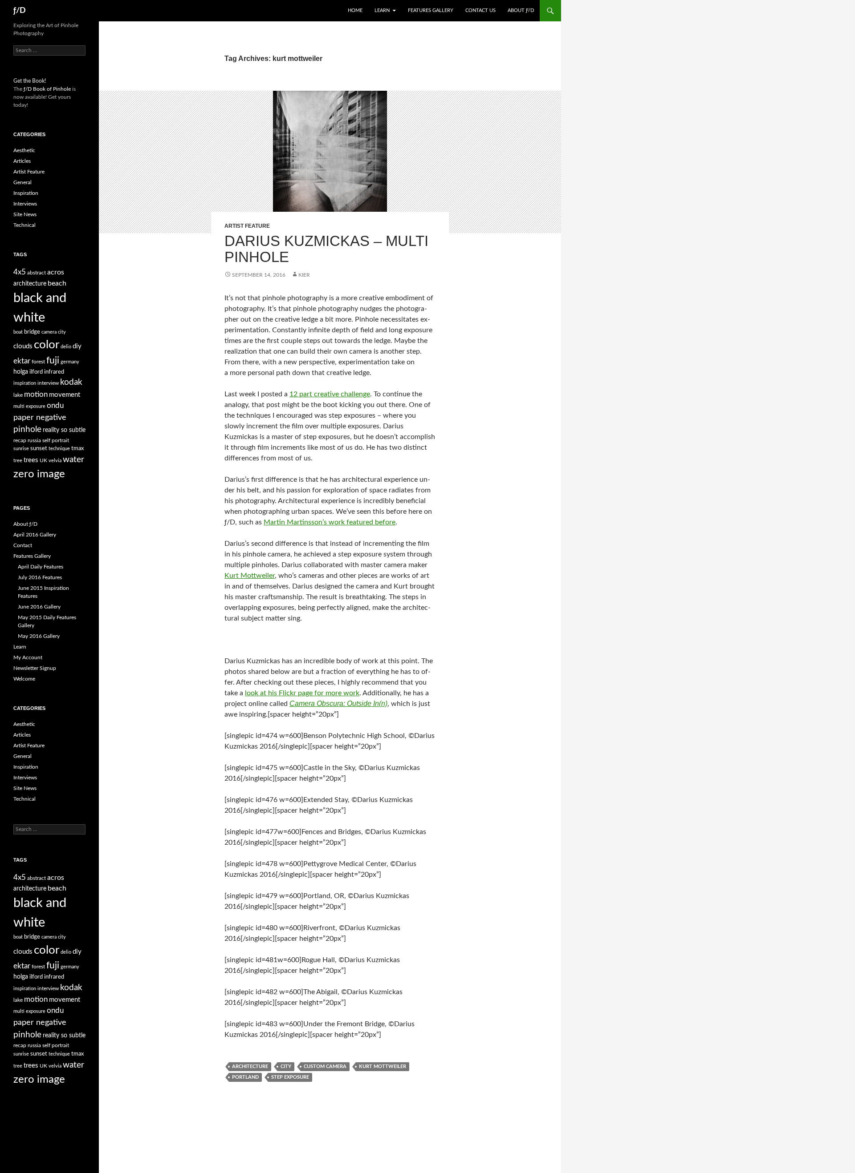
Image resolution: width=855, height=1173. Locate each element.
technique (59, 448)
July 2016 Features (40, 577)
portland (245, 1077)
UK (43, 460)
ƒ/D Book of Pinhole (47, 89)
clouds (23, 346)
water (73, 459)
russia (34, 440)
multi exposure (29, 406)
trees (31, 460)
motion (36, 394)
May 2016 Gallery (39, 636)
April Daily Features (40, 566)
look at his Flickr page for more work (302, 693)
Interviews (25, 203)
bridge (32, 332)
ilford (36, 372)
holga (20, 372)
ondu (55, 405)
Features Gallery (430, 10)
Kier (304, 275)
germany (70, 361)
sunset (38, 448)
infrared (54, 372)
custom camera (325, 1066)
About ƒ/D (521, 10)
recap (19, 440)
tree (17, 460)
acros (55, 272)
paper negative (39, 417)
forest (38, 361)
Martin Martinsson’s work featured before (329, 522)
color (46, 345)
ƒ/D (19, 11)
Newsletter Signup (34, 668)
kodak (71, 382)
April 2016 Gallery (34, 534)
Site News (25, 214)
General (22, 182)
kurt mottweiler (382, 1066)
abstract (36, 272)
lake (18, 395)
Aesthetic (24, 150)
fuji (52, 360)
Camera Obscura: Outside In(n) (338, 703)
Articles (22, 161)
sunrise (21, 448)
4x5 (19, 272)
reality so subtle (64, 430)
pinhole (27, 429)
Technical (24, 225)
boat (18, 332)
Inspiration (25, 193)
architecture (250, 1066)
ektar (21, 361)
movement (64, 394)
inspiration (24, 383)
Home (355, 10)
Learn (382, 10)
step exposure (290, 1077)
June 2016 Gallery (39, 606)
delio (66, 346)
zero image (39, 474)
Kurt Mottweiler (249, 575)
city (286, 1066)
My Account (27, 657)
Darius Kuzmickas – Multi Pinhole (326, 249)
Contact (22, 545)
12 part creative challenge (329, 394)
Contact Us (480, 10)
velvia (55, 460)
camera (49, 332)
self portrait (55, 440)
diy (77, 346)
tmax (77, 448)
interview (48, 383)
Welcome (24, 678)
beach (57, 283)
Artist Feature (247, 226)
